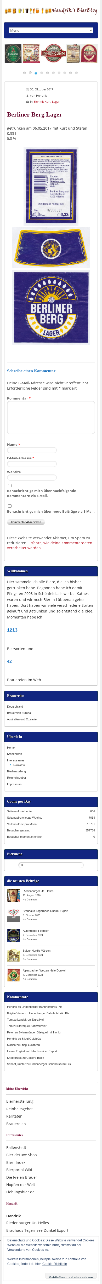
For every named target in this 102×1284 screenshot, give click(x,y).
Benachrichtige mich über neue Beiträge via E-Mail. (51, 511)
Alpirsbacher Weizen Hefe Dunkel (44, 970)
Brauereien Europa (19, 712)
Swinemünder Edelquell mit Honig (39, 1032)
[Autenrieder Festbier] (13, 930)
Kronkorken (14, 753)
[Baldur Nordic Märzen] (13, 950)
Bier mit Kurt (41, 101)
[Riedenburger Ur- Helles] (13, 890)
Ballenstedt (16, 1147)
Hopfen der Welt (20, 1184)
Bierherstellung (16, 771)
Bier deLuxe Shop (21, 1154)
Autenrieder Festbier (36, 930)
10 (76, 72)
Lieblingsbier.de (20, 1191)
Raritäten (19, 765)
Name (13, 444)
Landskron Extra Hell (30, 1019)
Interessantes (16, 760)
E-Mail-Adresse (20, 458)
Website (14, 472)
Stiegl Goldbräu (31, 1038)
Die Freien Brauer (21, 1177)
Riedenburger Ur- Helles (38, 891)
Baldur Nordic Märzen (36, 950)
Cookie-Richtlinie (54, 1264)
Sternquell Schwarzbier (32, 1025)
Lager (55, 101)
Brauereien (16, 1123)
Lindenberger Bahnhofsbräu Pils (42, 1006)
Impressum (14, 784)
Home (11, 747)
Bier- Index (15, 1162)
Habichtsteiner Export (43, 1051)
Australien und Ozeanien (22, 719)
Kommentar (19, 398)
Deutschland (15, 706)
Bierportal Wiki (19, 1169)
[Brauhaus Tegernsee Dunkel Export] (13, 910)
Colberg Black (35, 1057)
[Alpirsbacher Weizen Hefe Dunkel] (13, 970)
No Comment (30, 899)
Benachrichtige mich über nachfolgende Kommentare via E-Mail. (41, 493)
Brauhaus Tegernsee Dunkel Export (45, 910)
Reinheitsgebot (16, 777)
